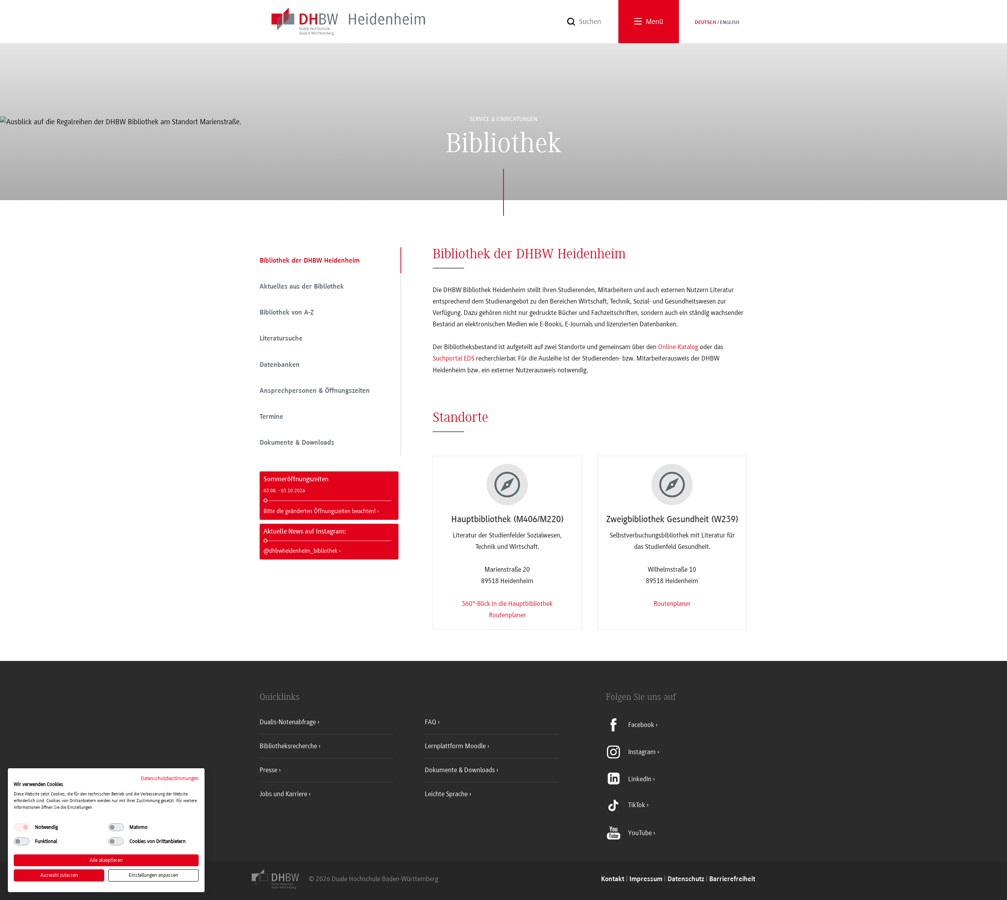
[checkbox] (22, 827)
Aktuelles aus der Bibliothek (302, 287)
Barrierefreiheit (732, 879)
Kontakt (612, 879)
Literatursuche (281, 338)
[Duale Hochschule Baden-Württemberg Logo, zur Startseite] (280, 886)
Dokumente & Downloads (297, 443)
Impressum (645, 879)
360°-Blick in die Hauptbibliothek (507, 603)
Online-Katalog (678, 347)
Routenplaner (507, 615)
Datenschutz (686, 879)
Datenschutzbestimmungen (170, 778)
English (730, 23)
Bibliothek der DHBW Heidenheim (310, 261)
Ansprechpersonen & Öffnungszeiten (315, 391)
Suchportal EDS (453, 358)
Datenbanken (280, 365)
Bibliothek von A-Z (287, 313)
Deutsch (705, 23)
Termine (271, 417)
